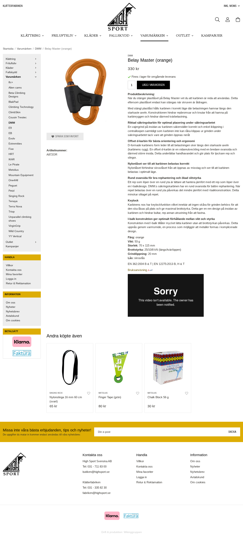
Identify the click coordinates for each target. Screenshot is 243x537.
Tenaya (13, 201)
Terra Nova (15, 206)
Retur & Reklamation (18, 283)
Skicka (232, 431)
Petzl (11, 190)
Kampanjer (211, 36)
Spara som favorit (66, 136)
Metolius (14, 169)
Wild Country (16, 231)
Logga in (11, 278)
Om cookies (13, 320)
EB (10, 133)
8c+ (11, 82)
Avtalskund (12, 315)
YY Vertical (15, 236)
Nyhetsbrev (13, 311)
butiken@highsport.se (96, 471)
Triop (12, 211)
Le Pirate (14, 164)
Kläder (91, 36)
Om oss (10, 302)
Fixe (11, 149)
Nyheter (10, 307)
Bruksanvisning (137, 270)
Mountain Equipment (21, 175)
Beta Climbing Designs (17, 95)
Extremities (15, 143)
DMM (12, 122)
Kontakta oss (13, 269)
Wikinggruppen (133, 532)
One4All (13, 180)
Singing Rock (16, 196)
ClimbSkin (15, 112)
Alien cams (15, 87)
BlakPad (13, 101)
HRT (11, 154)
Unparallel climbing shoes (20, 219)
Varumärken (152, 36)
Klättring (30, 36)
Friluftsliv (62, 36)
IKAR (12, 159)
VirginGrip (15, 225)
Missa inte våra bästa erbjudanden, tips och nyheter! (47, 430)
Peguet (13, 185)
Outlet (183, 36)
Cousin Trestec (18, 117)
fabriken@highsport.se (96, 492)
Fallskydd (119, 36)
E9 (10, 127)
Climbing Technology (21, 107)
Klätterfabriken (13, 5)
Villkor (9, 265)
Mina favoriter (14, 274)
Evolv (12, 138)
